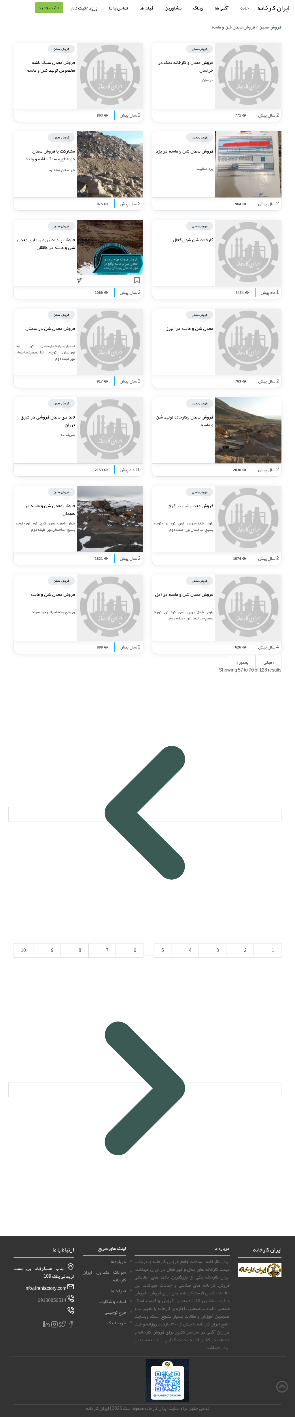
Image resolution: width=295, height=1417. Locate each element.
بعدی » (242, 662)
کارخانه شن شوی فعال (193, 239)
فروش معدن (270, 27)
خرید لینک (116, 1322)
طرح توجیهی (115, 1312)
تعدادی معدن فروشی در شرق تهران (47, 420)
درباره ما (118, 1261)
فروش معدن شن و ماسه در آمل (184, 594)
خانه (244, 8)
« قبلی (268, 662)
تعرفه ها (118, 1291)
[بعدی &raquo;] (144, 1090)
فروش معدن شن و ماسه (53, 594)
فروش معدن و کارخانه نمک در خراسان (185, 66)
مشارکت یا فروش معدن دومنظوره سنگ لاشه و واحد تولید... (50, 159)
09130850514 (52, 1300)
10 (23, 950)
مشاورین (173, 8)
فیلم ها (146, 8)
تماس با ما (118, 8)
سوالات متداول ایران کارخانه (104, 1276)
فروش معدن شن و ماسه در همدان (50, 509)
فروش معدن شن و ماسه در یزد (184, 151)
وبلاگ (198, 8)
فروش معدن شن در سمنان (50, 328)
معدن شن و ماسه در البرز (189, 328)
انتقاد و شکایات (112, 1301)
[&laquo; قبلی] (144, 814)
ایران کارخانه (273, 7)
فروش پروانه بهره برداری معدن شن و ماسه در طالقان (46, 243)
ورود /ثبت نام (84, 8)
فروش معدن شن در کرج (190, 505)
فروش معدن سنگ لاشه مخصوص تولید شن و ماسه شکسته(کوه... (51, 70)
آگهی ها (222, 8)
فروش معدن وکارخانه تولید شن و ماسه (184, 420)
